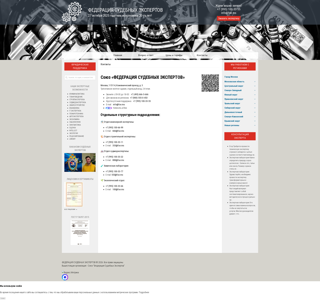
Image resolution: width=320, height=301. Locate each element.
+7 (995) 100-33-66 (114, 186)
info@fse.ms (228, 13)
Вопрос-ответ (146, 55)
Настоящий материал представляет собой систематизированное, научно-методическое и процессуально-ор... (242, 194)
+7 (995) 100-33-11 (114, 142)
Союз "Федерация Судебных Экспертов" (106, 265)
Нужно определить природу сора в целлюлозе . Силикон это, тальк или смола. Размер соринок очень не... (242, 163)
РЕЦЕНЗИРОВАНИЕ (76, 136)
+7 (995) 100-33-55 (228, 9)
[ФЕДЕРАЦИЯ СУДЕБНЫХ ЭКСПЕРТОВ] (72, 21)
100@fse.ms (118, 189)
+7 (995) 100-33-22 (114, 156)
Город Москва (231, 77)
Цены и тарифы (174, 55)
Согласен (2, 298)
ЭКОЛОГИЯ (73, 133)
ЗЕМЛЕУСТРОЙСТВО (77, 105)
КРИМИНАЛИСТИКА (76, 94)
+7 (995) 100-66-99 (114, 127)
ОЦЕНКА (72, 128)
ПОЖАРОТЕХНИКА (76, 114)
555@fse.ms (117, 174)
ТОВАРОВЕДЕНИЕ (75, 97)
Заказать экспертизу (228, 18)
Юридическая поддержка (80, 66)
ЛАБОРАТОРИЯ (74, 122)
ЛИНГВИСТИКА (75, 125)
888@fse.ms (118, 160)
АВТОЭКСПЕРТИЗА (76, 116)
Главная (118, 55)
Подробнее (144, 292)
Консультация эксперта (240, 136)
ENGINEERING (74, 108)
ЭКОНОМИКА (74, 119)
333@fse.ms (118, 145)
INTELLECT (73, 130)
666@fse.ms (118, 131)
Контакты (202, 55)
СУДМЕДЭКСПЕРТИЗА (77, 102)
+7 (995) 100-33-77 (114, 171)
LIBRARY (72, 139)
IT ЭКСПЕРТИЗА (75, 111)
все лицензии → (70, 209)
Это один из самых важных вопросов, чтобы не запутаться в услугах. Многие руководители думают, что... (242, 208)
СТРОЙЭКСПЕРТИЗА (77, 99)
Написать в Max (120, 108)
